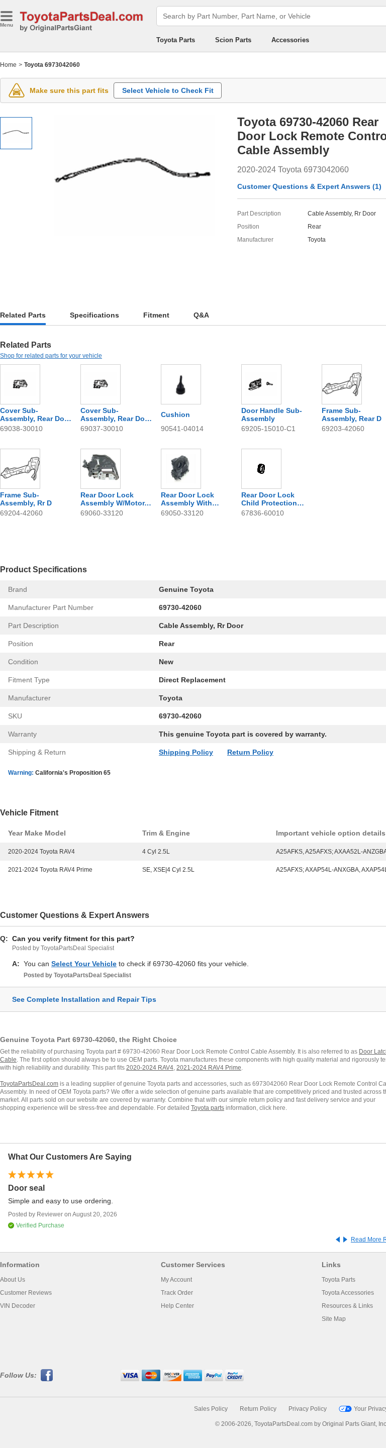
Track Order (177, 1292)
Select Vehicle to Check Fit (168, 90)
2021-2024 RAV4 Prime (208, 1067)
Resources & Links (347, 1305)
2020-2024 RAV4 (149, 1067)
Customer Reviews (26, 1292)
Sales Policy (211, 1408)
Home (8, 64)
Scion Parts (233, 40)
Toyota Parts (175, 40)
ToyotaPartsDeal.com (29, 1083)
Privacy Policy (307, 1408)
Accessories (290, 40)
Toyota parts (207, 1107)
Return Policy (250, 752)
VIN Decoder (17, 1305)
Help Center (177, 1305)
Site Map (334, 1318)
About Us (12, 1279)
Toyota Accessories (348, 1292)
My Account (176, 1279)
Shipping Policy (186, 752)
